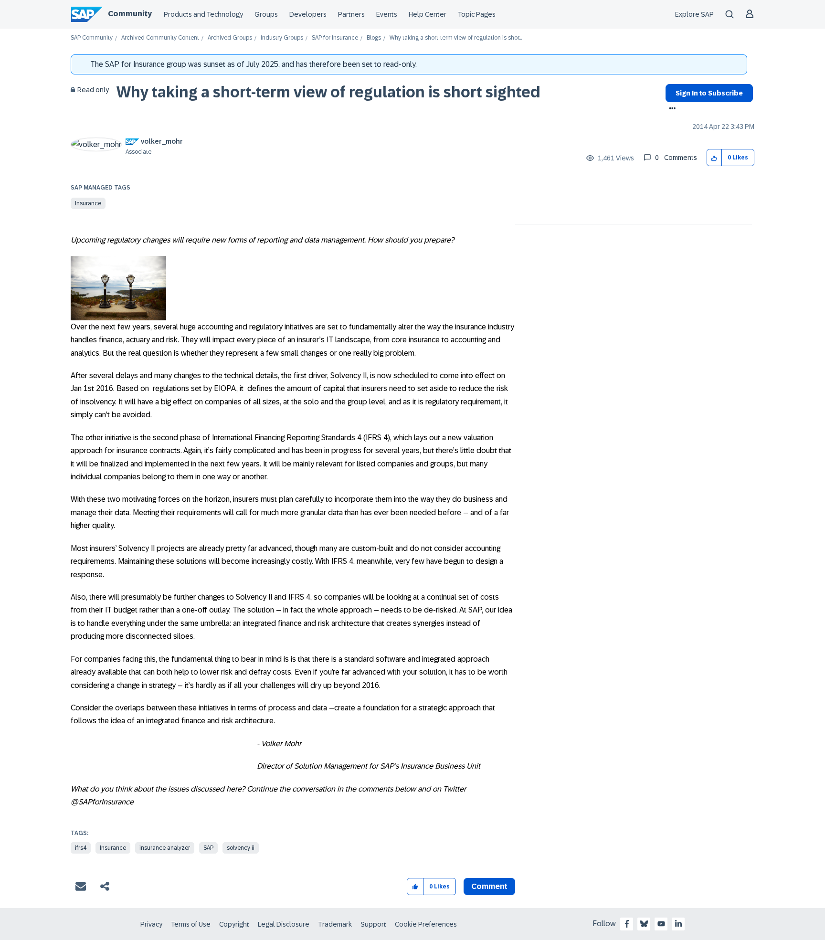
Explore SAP (694, 14)
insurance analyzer (164, 848)
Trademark (335, 924)
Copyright (234, 924)
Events (386, 14)
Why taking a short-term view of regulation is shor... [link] (456, 38)
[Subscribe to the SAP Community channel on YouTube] (661, 924)
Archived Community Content (160, 38)
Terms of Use (191, 924)
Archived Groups (230, 38)
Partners (351, 14)
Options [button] (671, 109)
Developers (308, 14)
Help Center (427, 14)
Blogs (374, 38)
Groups (266, 14)
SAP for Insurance (335, 38)
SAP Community (92, 38)
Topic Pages (477, 14)
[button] (714, 157)
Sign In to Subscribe (709, 93)
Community (130, 14)
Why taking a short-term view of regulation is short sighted (328, 92)
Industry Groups (282, 38)
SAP (208, 848)
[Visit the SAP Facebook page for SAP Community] (627, 924)
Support (373, 924)
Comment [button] (489, 886)
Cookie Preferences (426, 924)
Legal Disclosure (283, 924)
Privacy (151, 924)
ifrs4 (80, 848)
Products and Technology (203, 14)
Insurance (88, 203)
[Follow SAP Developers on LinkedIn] (678, 924)
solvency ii (240, 848)
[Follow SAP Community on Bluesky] (644, 924)
